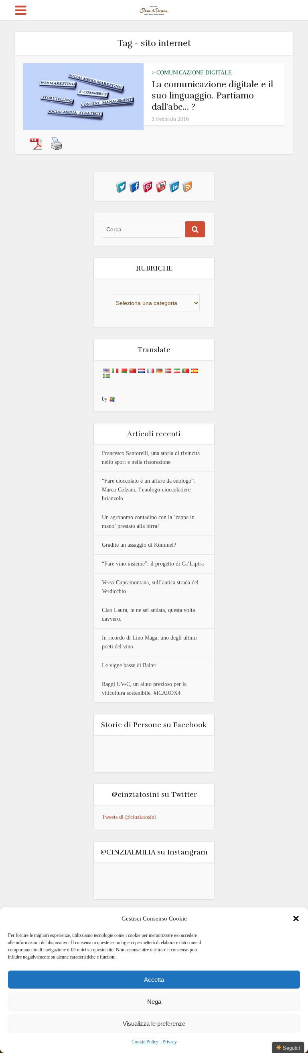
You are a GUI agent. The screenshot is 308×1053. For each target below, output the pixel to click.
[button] (296, 919)
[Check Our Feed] (187, 186)
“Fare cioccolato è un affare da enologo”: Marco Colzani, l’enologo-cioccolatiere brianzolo (148, 489)
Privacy (169, 1042)
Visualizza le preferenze (154, 1023)
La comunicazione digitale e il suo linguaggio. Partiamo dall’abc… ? (212, 95)
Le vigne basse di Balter (129, 665)
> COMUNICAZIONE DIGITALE (192, 73)
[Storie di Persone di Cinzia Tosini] (154, 9)
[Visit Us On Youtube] (160, 186)
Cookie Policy (145, 1042)
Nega (154, 1001)
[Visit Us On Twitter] (121, 186)
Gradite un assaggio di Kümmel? (139, 545)
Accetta (154, 979)
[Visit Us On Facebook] (134, 186)
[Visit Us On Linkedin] (173, 186)
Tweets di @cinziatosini (129, 817)
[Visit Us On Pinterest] (147, 186)
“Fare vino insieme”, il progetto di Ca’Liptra (153, 564)
